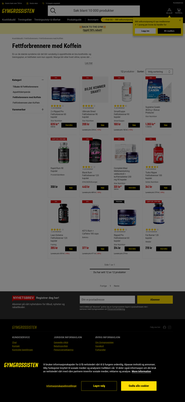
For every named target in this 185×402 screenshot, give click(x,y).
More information (141, 371)
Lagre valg (99, 385)
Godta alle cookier (139, 385)
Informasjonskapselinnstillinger (61, 385)
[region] (92, 377)
